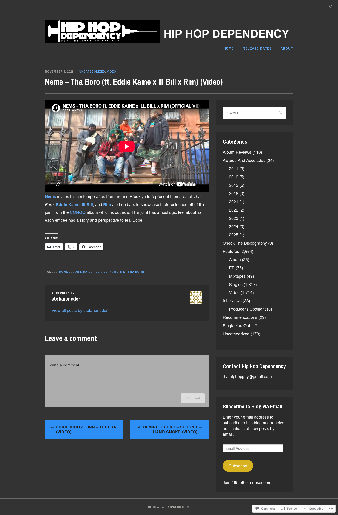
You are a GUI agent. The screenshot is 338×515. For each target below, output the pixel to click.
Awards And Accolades (244, 160)
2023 (233, 218)
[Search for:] (331, 7)
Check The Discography (245, 243)
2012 (233, 177)
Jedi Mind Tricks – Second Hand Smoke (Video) (168, 429)
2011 (233, 168)
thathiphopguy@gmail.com (247, 376)
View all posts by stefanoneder (80, 310)
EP (232, 268)
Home (228, 48)
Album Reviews (237, 152)
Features (231, 251)
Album (235, 259)
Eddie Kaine (68, 204)
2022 (233, 210)
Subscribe (238, 466)
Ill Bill (87, 204)
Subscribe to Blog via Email (252, 406)
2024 (233, 226)
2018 (233, 193)
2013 (233, 185)
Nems (51, 196)
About (287, 48)
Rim (107, 204)
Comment (193, 398)
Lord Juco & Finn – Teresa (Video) (86, 429)
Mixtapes (237, 276)
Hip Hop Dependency (226, 33)
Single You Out (236, 325)
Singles (236, 284)
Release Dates (257, 48)
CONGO (78, 212)
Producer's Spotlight (247, 309)
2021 (233, 201)
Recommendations (240, 317)
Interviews (232, 300)
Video (111, 71)
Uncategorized (92, 71)
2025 (233, 235)
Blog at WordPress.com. (169, 507)
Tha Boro (136, 272)
